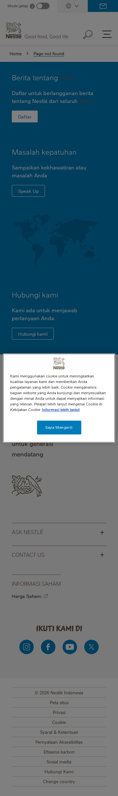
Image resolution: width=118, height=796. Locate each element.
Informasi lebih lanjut (61, 409)
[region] (59, 398)
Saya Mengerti (58, 427)
